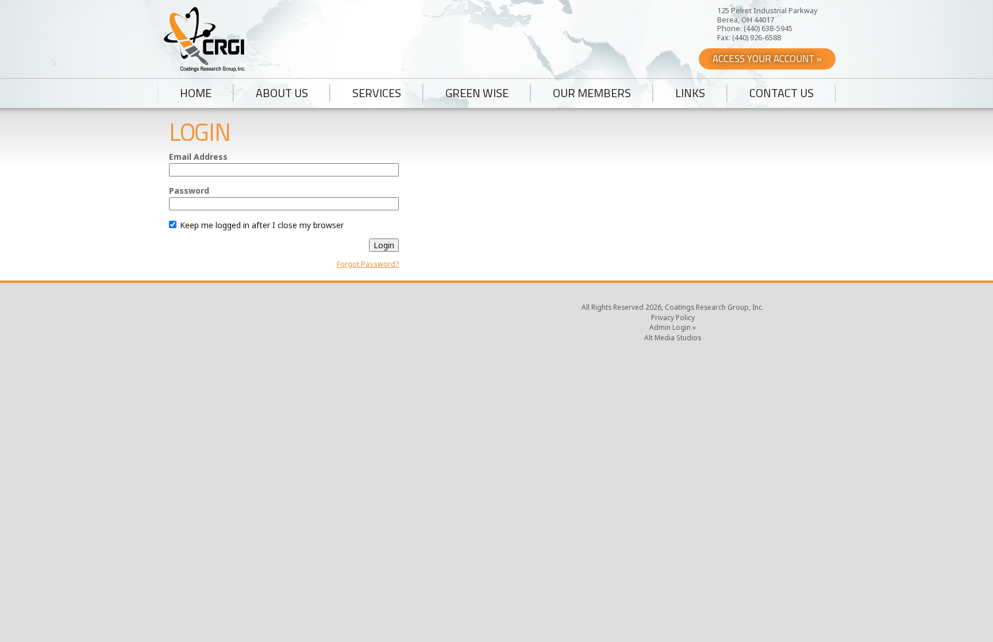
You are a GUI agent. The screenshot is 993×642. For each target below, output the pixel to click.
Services (376, 93)
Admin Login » (672, 327)
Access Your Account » (767, 58)
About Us (282, 93)
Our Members (592, 93)
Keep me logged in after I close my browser (261, 225)
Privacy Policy (673, 317)
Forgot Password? (368, 264)
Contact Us (781, 93)
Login (384, 245)
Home (195, 93)
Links (690, 93)
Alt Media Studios (672, 337)
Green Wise (477, 93)
